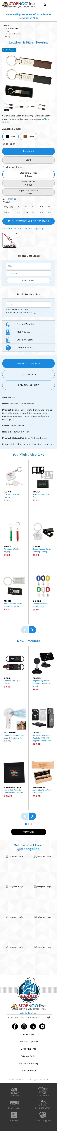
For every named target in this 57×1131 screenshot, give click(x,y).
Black (12, 136)
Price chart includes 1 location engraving (22, 228)
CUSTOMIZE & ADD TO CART (29, 221)
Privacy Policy (28, 1056)
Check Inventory (25, 340)
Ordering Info (28, 1048)
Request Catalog (28, 1063)
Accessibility (28, 1070)
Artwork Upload (28, 1041)
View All (28, 831)
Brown (31, 136)
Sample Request (25, 347)
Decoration (28, 374)
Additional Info (28, 385)
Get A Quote (23, 332)
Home (6, 26)
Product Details (28, 363)
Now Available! (28, 17)
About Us (28, 1034)
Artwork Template (26, 324)
